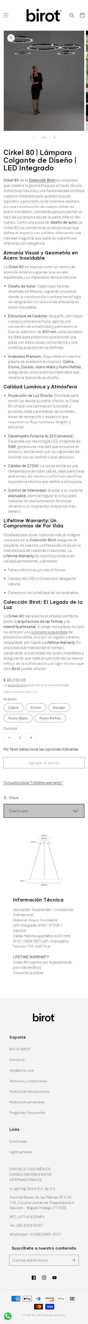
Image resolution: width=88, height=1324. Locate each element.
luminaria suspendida (49, 632)
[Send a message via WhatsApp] (7, 1316)
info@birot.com (21, 1070)
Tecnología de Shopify (53, 1315)
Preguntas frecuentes (27, 1112)
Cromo (36, 708)
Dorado (59, 708)
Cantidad (10, 728)
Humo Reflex (50, 718)
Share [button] (14, 798)
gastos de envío (17, 685)
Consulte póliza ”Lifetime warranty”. (33, 782)
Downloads (18, 1141)
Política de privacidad (26, 1102)
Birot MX (37, 1315)
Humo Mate (18, 718)
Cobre (13, 708)
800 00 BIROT (20, 1049)
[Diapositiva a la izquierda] (34, 137)
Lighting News (20, 1152)
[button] (6, 15)
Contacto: (17, 1060)
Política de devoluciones (29, 1091)
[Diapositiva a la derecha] (54, 137)
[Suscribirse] (73, 1260)
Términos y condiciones (28, 1081)
